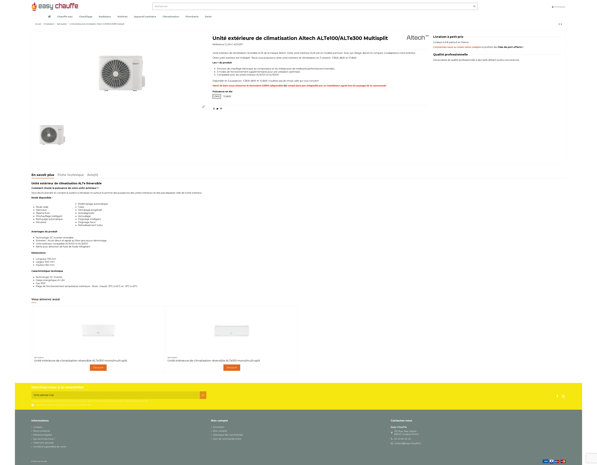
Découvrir (98, 367)
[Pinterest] (221, 108)
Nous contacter (41, 431)
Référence (218, 44)
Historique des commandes (228, 434)
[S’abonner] (203, 395)
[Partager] (214, 108)
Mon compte (220, 431)
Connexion (218, 427)
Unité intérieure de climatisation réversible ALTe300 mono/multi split (80, 360)
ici (284, 85)
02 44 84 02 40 (402, 438)
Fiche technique (71, 175)
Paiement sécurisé (43, 442)
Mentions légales (42, 434)
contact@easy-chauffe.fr (407, 443)
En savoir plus (42, 175)
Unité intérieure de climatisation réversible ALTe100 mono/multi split (213, 360)
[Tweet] (217, 108)
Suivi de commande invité (227, 438)
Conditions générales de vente (49, 446)
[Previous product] (560, 24)
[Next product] (561, 24)
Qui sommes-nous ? (44, 438)
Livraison (38, 427)
